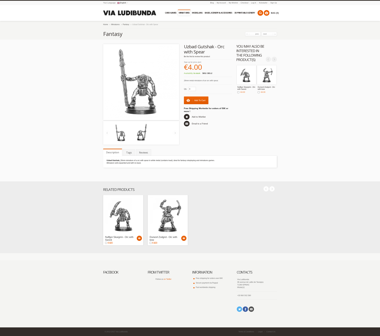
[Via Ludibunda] (129, 13)
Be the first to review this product (197, 57)
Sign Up (273, 3)
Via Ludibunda (122, 332)
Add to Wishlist (199, 117)
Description (112, 152)
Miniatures (115, 24)
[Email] (251, 309)
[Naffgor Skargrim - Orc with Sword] (246, 75)
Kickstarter (263, 3)
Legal (260, 332)
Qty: (185, 89)
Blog (212, 3)
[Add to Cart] (139, 238)
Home (105, 24)
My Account (221, 3)
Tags (129, 152)
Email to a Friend (200, 123)
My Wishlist (233, 3)
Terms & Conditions (246, 332)
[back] (141, 133)
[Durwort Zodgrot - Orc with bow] (266, 75)
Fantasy (126, 24)
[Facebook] (245, 309)
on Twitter (167, 279)
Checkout (244, 3)
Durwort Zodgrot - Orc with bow (266, 88)
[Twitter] (239, 309)
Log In (253, 3)
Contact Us (270, 332)
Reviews (143, 152)
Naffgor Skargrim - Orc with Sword (246, 88)
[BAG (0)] (266, 13)
